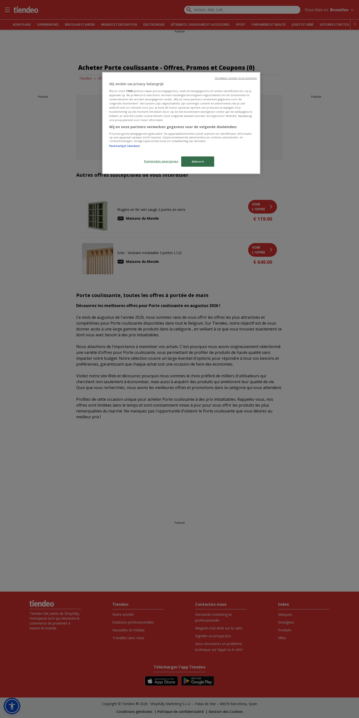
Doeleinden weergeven (161, 161)
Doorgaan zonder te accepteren (236, 78)
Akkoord (198, 161)
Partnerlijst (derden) (124, 146)
